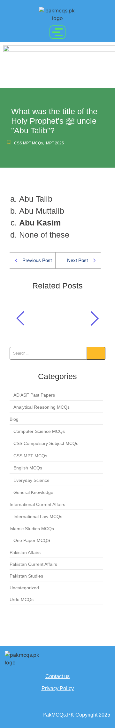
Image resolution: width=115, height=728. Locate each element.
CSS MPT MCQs (29, 143)
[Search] (96, 353)
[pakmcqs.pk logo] (57, 14)
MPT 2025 (55, 143)
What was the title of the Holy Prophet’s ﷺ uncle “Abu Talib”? (57, 317)
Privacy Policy (58, 688)
